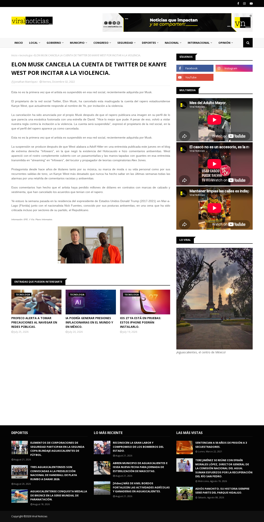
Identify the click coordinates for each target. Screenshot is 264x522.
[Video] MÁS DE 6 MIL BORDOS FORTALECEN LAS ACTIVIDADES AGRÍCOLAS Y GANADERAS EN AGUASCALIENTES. (141, 487)
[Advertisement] (211, 389)
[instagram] (244, 3)
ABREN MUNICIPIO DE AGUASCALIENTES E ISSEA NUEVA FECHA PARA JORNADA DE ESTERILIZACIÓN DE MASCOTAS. (140, 467)
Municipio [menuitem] (77, 43)
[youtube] (251, 3)
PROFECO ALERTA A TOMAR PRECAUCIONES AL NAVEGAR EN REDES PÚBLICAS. (34, 322)
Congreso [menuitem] (100, 43)
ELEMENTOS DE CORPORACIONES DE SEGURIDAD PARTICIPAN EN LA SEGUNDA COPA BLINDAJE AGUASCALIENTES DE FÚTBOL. (57, 449)
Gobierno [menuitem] (54, 43)
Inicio (14, 55)
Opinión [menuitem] (224, 43)
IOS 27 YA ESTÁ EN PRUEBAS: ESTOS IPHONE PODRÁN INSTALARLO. (140, 322)
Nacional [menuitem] (172, 43)
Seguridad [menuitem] (125, 43)
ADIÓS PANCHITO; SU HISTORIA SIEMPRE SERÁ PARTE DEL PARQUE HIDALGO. (222, 491)
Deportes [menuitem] (149, 43)
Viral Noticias (39, 516)
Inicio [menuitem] (18, 43)
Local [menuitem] (33, 43)
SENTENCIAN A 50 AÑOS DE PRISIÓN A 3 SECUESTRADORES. (221, 445)
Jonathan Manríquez (26, 81)
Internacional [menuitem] (199, 43)
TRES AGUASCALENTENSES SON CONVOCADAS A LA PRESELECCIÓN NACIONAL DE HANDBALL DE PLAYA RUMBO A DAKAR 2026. (53, 473)
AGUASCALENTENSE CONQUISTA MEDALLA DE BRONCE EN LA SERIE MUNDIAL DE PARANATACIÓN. (58, 495)
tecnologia (26, 55)
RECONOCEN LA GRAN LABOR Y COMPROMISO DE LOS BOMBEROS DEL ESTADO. (138, 447)
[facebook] (238, 3)
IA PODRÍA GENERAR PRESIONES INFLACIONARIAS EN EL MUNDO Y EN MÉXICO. (89, 322)
